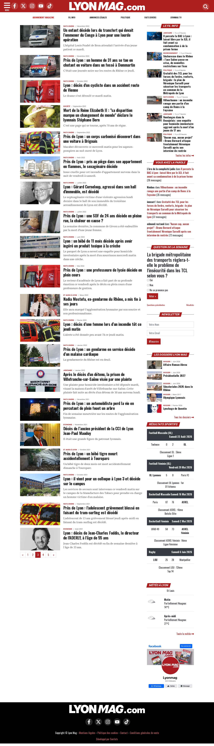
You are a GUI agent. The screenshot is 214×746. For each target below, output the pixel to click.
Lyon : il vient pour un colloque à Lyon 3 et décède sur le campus (101, 480)
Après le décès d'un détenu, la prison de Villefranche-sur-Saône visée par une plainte (97, 376)
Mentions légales (87, 733)
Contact (124, 733)
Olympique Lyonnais (174, 397)
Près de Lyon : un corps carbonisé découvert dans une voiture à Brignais (101, 138)
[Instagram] (31, 6)
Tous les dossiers (182, 417)
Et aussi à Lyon (70, 295)
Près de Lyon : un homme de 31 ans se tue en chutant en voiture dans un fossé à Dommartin (99, 62)
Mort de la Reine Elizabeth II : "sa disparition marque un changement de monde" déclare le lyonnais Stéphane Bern (97, 115)
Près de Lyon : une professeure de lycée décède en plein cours (102, 272)
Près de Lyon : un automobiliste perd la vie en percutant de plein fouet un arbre (98, 405)
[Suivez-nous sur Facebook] (170, 666)
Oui (151, 280)
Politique (125, 17)
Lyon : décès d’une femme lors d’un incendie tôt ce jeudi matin (102, 326)
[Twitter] (22, 6)
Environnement (170, 53)
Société (66, 106)
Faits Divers (150, 17)
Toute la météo (183, 634)
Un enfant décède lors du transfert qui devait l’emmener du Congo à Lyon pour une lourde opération (98, 34)
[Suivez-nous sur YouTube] (116, 724)
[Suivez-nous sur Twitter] (97, 724)
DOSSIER (166, 362)
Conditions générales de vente (144, 733)
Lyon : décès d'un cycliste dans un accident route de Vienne (101, 87)
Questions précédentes (156, 305)
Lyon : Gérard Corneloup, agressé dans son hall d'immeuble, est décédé (99, 189)
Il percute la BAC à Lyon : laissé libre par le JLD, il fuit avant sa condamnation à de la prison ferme (177, 42)
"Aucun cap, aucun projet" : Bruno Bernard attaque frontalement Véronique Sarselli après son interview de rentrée (178, 143)
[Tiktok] (48, 6)
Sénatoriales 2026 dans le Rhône (178, 388)
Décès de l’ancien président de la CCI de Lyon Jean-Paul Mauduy (98, 430)
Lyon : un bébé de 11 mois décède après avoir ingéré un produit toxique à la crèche (97, 243)
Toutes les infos (183, 155)
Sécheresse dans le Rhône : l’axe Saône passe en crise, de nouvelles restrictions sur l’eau (178, 61)
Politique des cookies (107, 733)
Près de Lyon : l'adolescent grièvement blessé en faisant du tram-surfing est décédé (101, 510)
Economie (67, 425)
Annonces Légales (98, 17)
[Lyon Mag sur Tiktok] (125, 724)
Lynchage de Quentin (175, 408)
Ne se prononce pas (158, 290)
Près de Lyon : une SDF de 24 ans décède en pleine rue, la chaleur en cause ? (102, 218)
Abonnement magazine (43, 17)
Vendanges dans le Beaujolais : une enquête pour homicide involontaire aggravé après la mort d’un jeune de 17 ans (178, 123)
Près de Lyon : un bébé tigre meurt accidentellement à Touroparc (90, 455)
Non (151, 285)
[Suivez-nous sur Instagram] (107, 724)
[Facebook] (13, 6)
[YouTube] (40, 6)
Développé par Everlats (107, 739)
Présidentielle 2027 (174, 375)
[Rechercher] (205, 7)
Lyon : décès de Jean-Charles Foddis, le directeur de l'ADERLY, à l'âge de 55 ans (101, 535)
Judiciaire (67, 370)
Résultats (190, 305)
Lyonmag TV (175, 17)
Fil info (71, 17)
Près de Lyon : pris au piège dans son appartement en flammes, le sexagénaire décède (102, 163)
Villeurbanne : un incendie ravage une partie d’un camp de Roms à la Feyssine (178, 105)
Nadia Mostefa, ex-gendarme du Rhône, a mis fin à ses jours (102, 301)
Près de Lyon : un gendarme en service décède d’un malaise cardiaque (99, 351)
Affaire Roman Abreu (175, 364)
